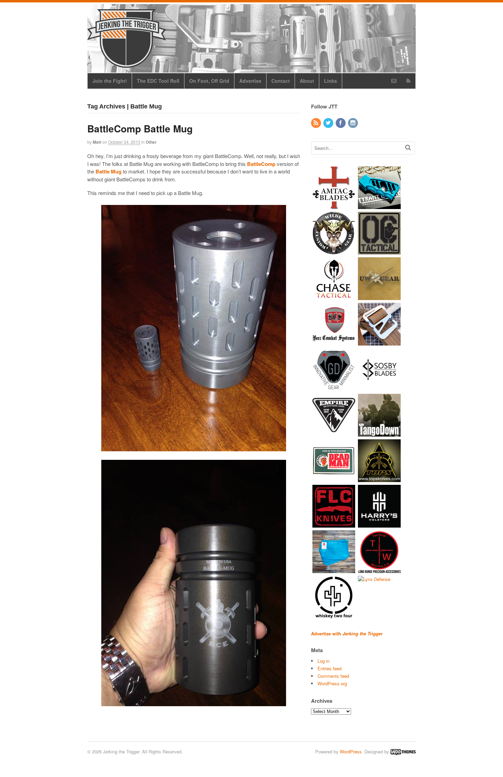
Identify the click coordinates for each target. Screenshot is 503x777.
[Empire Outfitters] (333, 433)
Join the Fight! (109, 80)
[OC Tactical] (379, 251)
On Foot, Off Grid (209, 80)
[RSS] (316, 123)
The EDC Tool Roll (158, 80)
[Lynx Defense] (374, 579)
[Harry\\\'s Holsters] (379, 524)
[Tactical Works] (379, 569)
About (307, 80)
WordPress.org (332, 683)
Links (330, 80)
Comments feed (333, 676)
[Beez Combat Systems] (333, 342)
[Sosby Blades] (379, 387)
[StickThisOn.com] (333, 478)
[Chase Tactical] (333, 296)
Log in (324, 661)
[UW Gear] (379, 296)
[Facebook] (341, 123)
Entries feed (329, 668)
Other (151, 142)
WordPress (351, 751)
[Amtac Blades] (333, 205)
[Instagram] (353, 123)
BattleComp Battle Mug (140, 128)
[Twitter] (328, 123)
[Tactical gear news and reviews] (126, 64)
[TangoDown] (379, 433)
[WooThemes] (403, 751)
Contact (280, 80)
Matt (97, 142)
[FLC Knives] (333, 524)
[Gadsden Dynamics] (333, 387)
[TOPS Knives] (379, 478)
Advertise (250, 80)
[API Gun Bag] (333, 569)
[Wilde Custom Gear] (333, 251)
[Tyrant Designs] (379, 205)
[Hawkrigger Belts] (379, 342)
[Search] (408, 147)
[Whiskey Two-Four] (333, 615)
